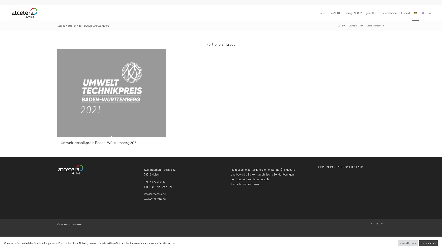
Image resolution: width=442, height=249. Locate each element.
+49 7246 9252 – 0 (159, 181)
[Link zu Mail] (382, 223)
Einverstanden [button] (428, 243)
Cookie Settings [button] (408, 243)
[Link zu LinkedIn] (376, 223)
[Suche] (430, 13)
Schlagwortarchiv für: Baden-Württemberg (83, 25)
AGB (360, 167)
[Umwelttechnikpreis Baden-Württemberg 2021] (111, 93)
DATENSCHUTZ (345, 167)
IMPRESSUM (325, 167)
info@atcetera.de (155, 194)
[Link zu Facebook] (371, 223)
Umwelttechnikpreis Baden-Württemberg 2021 (99, 142)
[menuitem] (322, 13)
